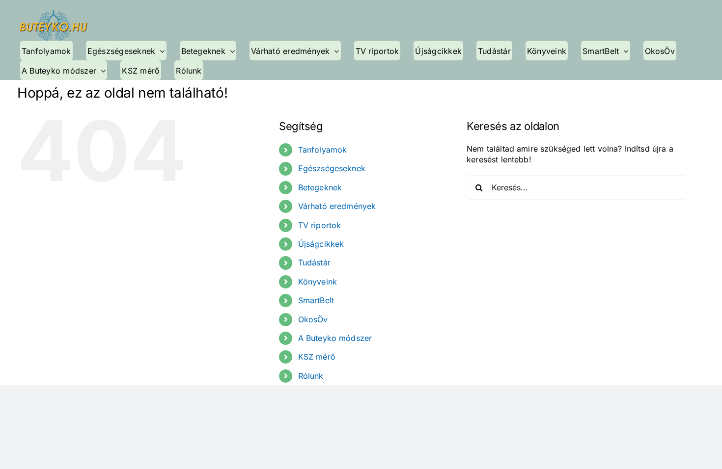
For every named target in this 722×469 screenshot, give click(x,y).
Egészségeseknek (331, 168)
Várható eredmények (337, 206)
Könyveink (317, 282)
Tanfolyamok (322, 150)
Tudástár (314, 262)
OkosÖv (313, 319)
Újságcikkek (321, 244)
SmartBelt (316, 300)
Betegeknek (320, 187)
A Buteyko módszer (335, 338)
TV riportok (319, 225)
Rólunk (311, 376)
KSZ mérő (316, 357)
